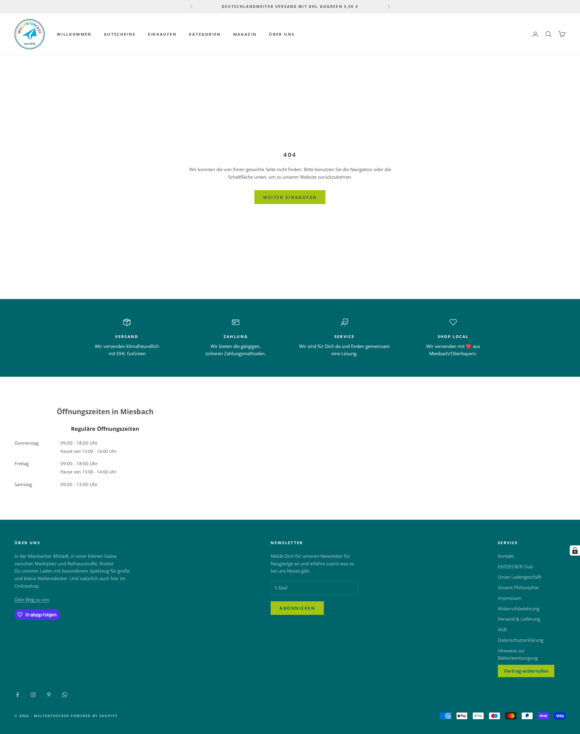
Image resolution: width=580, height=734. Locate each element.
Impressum (509, 598)
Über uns (282, 34)
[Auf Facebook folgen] (17, 695)
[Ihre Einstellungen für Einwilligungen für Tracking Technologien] (575, 550)
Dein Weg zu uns (31, 599)
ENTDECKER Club (515, 566)
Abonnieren (297, 608)
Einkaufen (162, 34)
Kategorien (205, 34)
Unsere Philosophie (518, 587)
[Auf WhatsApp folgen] (65, 695)
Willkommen (74, 34)
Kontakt (506, 556)
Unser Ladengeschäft (519, 577)
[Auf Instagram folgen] (33, 695)
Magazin (245, 34)
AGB (502, 629)
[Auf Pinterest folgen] (49, 695)
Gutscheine (120, 34)
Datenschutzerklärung (520, 640)
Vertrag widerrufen (526, 671)
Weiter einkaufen (290, 197)
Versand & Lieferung (519, 619)
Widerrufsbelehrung (519, 609)
